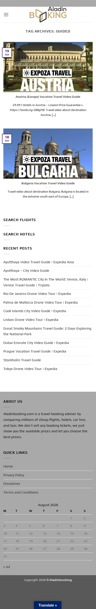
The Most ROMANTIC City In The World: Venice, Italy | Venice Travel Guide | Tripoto (45, 282)
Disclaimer (11, 483)
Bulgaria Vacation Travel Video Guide (48, 183)
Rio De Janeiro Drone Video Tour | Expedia (37, 293)
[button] (6, 14)
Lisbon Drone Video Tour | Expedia (30, 320)
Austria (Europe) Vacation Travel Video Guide (48, 96)
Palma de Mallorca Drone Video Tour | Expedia (40, 302)
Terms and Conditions (20, 492)
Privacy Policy (13, 475)
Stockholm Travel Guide (22, 360)
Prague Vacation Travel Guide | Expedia (34, 351)
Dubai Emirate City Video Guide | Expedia (36, 343)
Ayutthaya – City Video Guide (26, 270)
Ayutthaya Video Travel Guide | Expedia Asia (38, 262)
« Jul (6, 567)
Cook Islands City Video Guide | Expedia (34, 311)
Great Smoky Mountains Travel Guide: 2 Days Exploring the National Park (47, 331)
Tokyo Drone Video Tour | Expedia (30, 369)
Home (8, 466)
